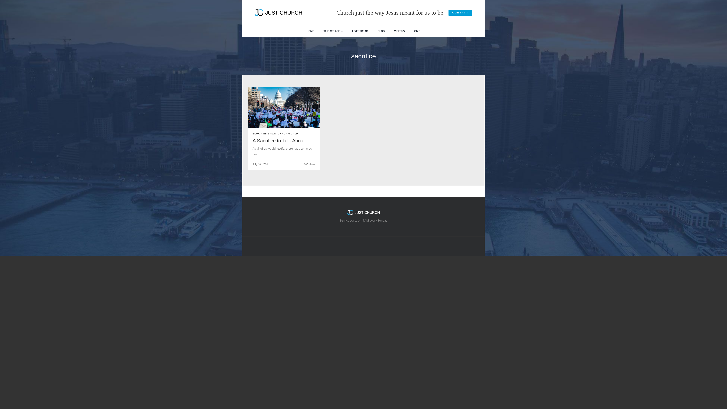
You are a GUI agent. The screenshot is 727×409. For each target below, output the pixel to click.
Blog (256, 134)
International (274, 134)
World (293, 134)
